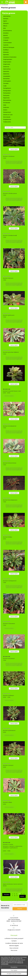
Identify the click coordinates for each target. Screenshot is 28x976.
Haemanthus (7, 69)
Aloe (4, 28)
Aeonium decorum (8, 278)
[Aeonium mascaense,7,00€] (14, 604)
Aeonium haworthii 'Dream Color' (12, 391)
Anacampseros (7, 30)
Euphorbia (6, 54)
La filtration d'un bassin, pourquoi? (14, 938)
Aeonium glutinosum (8, 315)
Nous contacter (14, 948)
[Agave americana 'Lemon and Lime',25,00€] (14, 867)
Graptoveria (6, 64)
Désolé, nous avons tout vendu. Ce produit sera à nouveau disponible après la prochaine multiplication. (14, 162)
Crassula (5, 40)
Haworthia (6, 71)
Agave (5, 21)
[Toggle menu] (2, 2)
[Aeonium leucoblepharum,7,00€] (14, 483)
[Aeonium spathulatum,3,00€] (14, 713)
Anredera (5, 33)
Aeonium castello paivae (10, 193)
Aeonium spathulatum (9, 730)
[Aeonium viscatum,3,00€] (14, 748)
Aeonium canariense (8, 156)
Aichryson (6, 23)
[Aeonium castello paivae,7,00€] (14, 176)
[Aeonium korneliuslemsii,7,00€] (14, 409)
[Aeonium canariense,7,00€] (14, 139)
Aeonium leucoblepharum (10, 500)
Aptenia (5, 35)
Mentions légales (14, 945)
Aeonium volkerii (7, 802)
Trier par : (8, 127)
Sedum (5, 110)
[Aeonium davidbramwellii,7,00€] (14, 216)
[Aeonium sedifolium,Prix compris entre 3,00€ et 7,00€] (14, 678)
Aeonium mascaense (9, 623)
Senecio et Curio (8, 114)
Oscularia (5, 83)
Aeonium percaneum (9, 658)
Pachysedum (7, 93)
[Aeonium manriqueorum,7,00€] (14, 560)
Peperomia (6, 98)
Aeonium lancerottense (9, 463)
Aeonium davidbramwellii (10, 235)
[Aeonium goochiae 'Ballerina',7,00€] (14, 335)
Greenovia (6, 66)
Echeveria (6, 52)
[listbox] (18, 127)
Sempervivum (7, 112)
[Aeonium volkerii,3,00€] (14, 785)
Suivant (22, 896)
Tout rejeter (14, 970)
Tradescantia (7, 122)
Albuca (5, 26)
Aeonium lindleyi (7, 537)
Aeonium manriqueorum (9, 581)
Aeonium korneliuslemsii (9, 426)
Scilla (4, 105)
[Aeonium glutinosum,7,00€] (14, 298)
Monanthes (6, 78)
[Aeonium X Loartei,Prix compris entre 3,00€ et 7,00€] (14, 824)
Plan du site (14, 950)
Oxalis (4, 86)
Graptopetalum (7, 59)
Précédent (6, 894)
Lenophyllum (6, 76)
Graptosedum (7, 62)
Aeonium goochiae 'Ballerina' (11, 352)
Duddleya (6, 50)
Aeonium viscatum (8, 765)
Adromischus (6, 16)
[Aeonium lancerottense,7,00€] (14, 446)
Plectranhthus (7, 100)
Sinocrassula (6, 117)
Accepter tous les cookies (14, 973)
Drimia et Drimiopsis (8, 47)
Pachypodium (7, 90)
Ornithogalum (7, 81)
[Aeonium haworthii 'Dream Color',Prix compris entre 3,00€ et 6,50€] (14, 373)
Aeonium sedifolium (8, 695)
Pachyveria (6, 95)
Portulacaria (6, 102)
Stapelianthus (7, 119)
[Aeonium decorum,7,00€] (14, 258)
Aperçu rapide (14, 149)
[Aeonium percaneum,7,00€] (14, 641)
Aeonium (5, 18)
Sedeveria (6, 107)
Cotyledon (6, 38)
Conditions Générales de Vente (14, 943)
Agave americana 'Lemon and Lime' (13, 884)
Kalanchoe (6, 74)
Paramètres (14, 967)
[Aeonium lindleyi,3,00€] (14, 520)
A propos (14, 941)
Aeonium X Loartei (8, 844)
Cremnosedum (7, 42)
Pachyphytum (7, 88)
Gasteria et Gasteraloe (9, 57)
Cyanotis (5, 45)
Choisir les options (9, 396)
